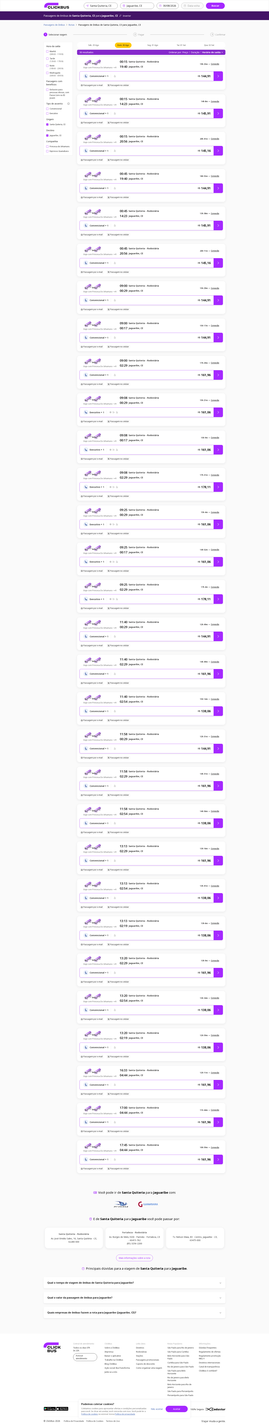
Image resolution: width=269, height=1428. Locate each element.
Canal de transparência (209, 1366)
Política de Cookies (94, 1421)
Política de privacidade (125, 1414)
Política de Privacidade (74, 1421)
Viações (139, 1355)
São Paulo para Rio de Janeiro (181, 1347)
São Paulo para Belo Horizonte (177, 1372)
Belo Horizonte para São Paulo (178, 1357)
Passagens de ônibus (54, 24)
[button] (215, 64)
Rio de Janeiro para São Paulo (181, 1366)
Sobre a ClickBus (112, 1347)
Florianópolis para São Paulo (180, 1395)
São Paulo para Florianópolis (180, 1391)
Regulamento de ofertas (210, 1351)
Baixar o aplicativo (113, 1355)
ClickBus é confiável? (208, 1370)
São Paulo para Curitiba (178, 1351)
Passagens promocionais (147, 1360)
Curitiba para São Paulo (178, 1362)
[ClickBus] (56, 6)
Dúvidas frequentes (208, 1347)
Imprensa (109, 1351)
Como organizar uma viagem (149, 1368)
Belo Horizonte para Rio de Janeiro (179, 1386)
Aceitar (176, 1408)
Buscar (215, 5)
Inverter (127, 15)
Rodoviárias (141, 1351)
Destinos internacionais (209, 1362)
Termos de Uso (113, 1421)
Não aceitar (157, 1408)
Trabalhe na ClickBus (114, 1360)
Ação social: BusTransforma (117, 1368)
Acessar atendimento (81, 1357)
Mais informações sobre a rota (134, 1257)
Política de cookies (89, 1414)
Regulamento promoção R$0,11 (210, 1357)
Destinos (140, 1347)
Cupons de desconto (145, 1364)
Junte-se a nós (111, 1372)
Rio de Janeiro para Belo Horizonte (178, 1379)
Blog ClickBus (111, 1364)
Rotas (71, 24)
